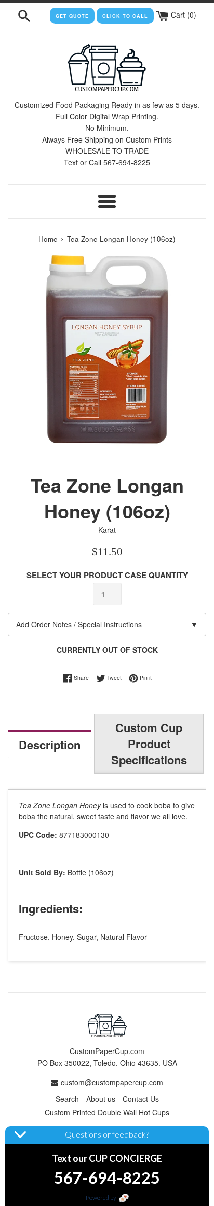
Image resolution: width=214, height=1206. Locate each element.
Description (50, 744)
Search (67, 1098)
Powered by (101, 1197)
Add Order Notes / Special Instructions (107, 624)
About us (100, 1098)
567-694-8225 (107, 1177)
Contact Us (141, 1098)
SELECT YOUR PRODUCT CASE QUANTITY (107, 575)
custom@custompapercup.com (112, 1082)
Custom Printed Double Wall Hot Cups (107, 1112)
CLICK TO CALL (125, 15)
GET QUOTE (72, 15)
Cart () (182, 14)
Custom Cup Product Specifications (149, 743)
